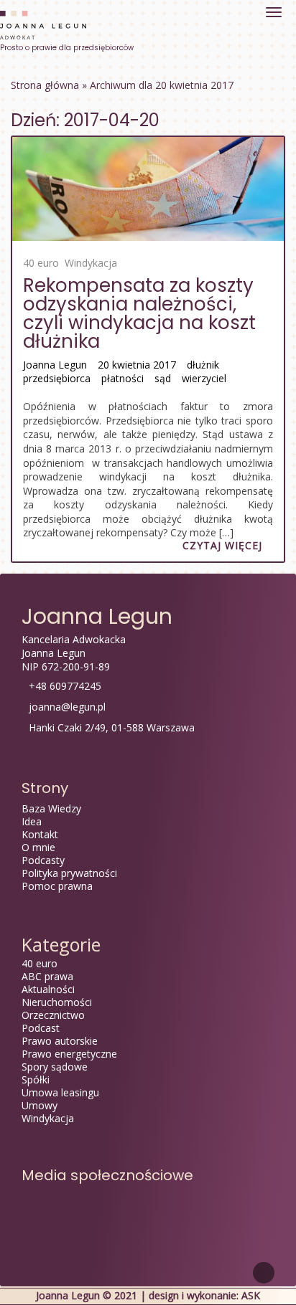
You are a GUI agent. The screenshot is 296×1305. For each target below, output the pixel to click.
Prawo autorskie (60, 1041)
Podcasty (43, 860)
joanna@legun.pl (67, 706)
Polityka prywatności (69, 873)
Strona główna (45, 85)
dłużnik (203, 364)
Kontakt (40, 834)
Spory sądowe (55, 1066)
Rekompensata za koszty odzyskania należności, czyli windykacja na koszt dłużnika (139, 313)
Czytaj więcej (222, 545)
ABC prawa (47, 976)
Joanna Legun (55, 364)
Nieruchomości (57, 1002)
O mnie (38, 847)
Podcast (41, 1028)
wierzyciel (204, 378)
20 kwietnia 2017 (137, 364)
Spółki (36, 1079)
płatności (122, 378)
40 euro (41, 263)
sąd (162, 378)
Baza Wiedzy (51, 808)
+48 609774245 (65, 686)
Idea (32, 821)
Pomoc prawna (57, 886)
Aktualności (48, 989)
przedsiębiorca (57, 378)
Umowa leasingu (60, 1092)
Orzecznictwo (53, 1015)
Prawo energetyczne (69, 1053)
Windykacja (91, 263)
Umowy (39, 1105)
